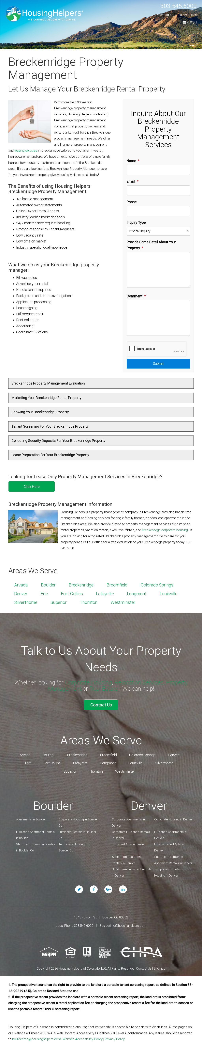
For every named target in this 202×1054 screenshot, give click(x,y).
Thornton (88, 602)
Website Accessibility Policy (83, 1039)
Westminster (123, 602)
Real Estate (103, 688)
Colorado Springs (157, 585)
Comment (134, 296)
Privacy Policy (115, 1039)
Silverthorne (25, 602)
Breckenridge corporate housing (165, 530)
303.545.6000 (178, 5)
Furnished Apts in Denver (128, 844)
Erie (44, 593)
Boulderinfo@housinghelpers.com (122, 926)
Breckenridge (81, 585)
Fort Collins (72, 593)
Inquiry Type (136, 222)
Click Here (31, 487)
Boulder (48, 585)
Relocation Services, (139, 682)
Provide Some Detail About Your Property (151, 245)
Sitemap (159, 968)
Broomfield (117, 585)
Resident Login (187, 15)
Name (131, 161)
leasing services (25, 150)
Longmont (137, 593)
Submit (158, 363)
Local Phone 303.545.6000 (74, 926)
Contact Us (101, 704)
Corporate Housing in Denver (173, 819)
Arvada (21, 585)
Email (131, 181)
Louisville (168, 593)
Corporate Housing (88, 682)
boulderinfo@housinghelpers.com (36, 1039)
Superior (58, 602)
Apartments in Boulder (31, 819)
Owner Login (162, 15)
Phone (132, 202)
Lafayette (105, 593)
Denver (20, 593)
